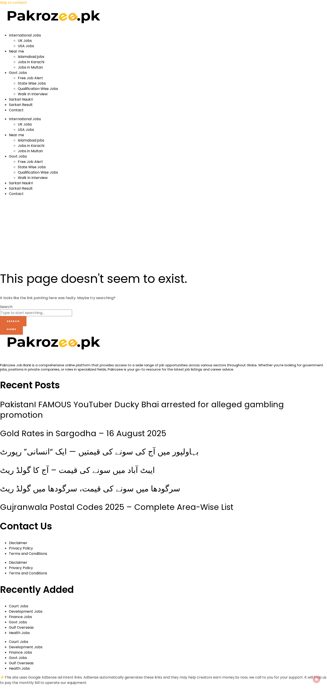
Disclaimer (18, 542)
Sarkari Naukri (21, 99)
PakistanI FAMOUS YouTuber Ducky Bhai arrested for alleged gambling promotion (142, 410)
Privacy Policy (21, 548)
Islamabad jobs (31, 56)
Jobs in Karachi (31, 62)
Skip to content (13, 2)
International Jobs (25, 35)
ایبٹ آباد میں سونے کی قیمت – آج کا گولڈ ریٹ (77, 470)
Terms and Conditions (28, 553)
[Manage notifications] (316, 679)
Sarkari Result (21, 104)
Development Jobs (25, 611)
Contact (16, 110)
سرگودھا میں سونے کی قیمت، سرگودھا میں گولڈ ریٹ (90, 488)
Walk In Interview (33, 94)
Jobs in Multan (30, 67)
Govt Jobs (18, 72)
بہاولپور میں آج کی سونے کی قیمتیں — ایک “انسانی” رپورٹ (99, 451)
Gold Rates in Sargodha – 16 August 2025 (83, 433)
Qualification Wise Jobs (38, 88)
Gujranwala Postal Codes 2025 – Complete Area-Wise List (116, 507)
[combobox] (36, 313)
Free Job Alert (30, 78)
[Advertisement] (86, 231)
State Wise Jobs (32, 83)
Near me (16, 51)
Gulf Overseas (21, 627)
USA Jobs (26, 46)
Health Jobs (19, 632)
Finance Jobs (20, 616)
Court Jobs (18, 606)
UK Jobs (25, 40)
